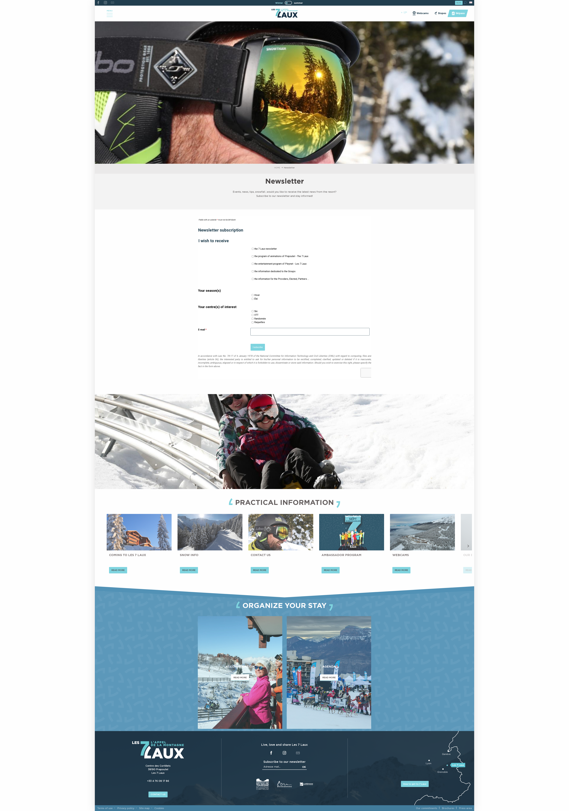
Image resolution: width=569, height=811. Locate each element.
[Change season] (289, 3)
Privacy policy (125, 808)
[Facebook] (98, 3)
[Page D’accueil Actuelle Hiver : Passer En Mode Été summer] (288, 3)
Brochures (448, 808)
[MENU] (110, 16)
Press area (465, 808)
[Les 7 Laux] (158, 757)
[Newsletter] (112, 3)
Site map (144, 808)
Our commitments (426, 808)
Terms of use (105, 808)
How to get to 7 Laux (414, 784)
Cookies (159, 808)
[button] (465, 2)
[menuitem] (284, 13)
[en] (471, 2)
